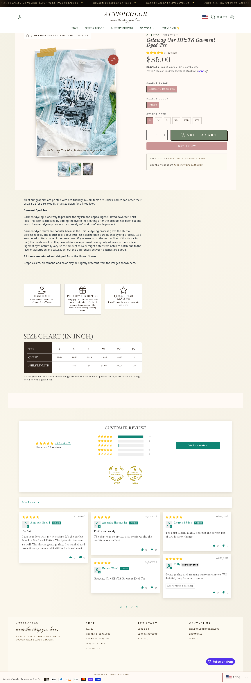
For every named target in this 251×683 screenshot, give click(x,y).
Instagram (196, 634)
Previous (40, 104)
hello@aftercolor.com (204, 629)
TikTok (193, 639)
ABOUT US (143, 629)
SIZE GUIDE (93, 649)
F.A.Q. (89, 629)
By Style (146, 28)
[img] (30, 517)
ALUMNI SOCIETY (148, 634)
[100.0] (116, 473)
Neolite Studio (119, 675)
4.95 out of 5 (63, 443)
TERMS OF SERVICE (97, 639)
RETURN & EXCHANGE (98, 634)
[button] (219, 17)
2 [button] (121, 606)
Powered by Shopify (30, 679)
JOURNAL (143, 639)
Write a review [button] (198, 445)
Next (112, 102)
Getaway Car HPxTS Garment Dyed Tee (61, 35)
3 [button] (127, 606)
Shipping (152, 67)
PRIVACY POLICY (95, 644)
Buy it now (187, 146)
